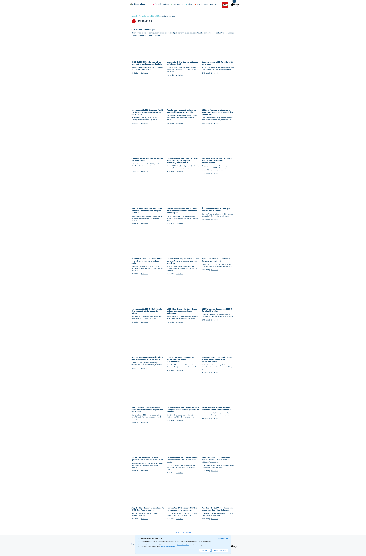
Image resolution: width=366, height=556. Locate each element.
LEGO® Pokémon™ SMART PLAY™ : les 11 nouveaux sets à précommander (182, 360)
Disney (230, 5)
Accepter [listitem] (204, 550)
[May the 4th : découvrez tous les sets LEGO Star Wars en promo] (148, 495)
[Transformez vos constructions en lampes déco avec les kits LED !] (183, 98)
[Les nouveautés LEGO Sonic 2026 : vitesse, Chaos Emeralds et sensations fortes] (218, 345)
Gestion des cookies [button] (183, 545)
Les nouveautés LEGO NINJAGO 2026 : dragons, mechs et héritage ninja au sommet (183, 410)
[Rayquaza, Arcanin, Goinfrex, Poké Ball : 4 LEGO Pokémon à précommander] (218, 146)
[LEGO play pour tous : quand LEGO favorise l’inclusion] (218, 297)
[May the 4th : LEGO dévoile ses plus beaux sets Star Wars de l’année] (218, 495)
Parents (214, 4)
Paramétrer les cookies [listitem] (220, 550)
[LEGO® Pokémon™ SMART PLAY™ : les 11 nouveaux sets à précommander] (183, 345)
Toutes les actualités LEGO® (150, 16)
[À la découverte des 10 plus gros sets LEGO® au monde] (218, 196)
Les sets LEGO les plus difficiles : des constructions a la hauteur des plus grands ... (183, 261)
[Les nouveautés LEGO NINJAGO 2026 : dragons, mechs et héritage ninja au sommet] (183, 395)
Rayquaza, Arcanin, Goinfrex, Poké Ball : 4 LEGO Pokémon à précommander (217, 161)
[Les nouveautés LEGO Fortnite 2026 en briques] (218, 50)
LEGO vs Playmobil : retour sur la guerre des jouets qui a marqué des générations (217, 112)
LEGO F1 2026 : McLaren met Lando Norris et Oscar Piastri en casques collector (147, 211)
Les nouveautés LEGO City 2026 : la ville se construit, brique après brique (147, 311)
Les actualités (224, 5)
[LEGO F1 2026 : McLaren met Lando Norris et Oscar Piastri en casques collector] (148, 196)
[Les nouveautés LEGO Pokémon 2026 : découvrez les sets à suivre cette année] (183, 445)
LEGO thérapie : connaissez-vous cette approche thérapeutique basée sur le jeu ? (147, 410)
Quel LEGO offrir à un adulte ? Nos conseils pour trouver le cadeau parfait (147, 261)
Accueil (134, 16)
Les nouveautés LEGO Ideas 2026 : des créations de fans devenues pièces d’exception (217, 460)
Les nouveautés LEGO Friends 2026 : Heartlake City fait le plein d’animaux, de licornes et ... (182, 161)
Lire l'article (144, 73)
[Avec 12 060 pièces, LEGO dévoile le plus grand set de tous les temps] (148, 345)
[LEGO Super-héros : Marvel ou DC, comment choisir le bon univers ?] (218, 395)
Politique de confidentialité (168, 546)
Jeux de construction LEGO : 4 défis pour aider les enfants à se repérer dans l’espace (182, 211)
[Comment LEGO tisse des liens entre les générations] (148, 146)
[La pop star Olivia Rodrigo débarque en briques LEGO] (183, 50)
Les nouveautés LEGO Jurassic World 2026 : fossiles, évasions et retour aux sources (147, 112)
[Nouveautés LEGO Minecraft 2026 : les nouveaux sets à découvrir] (183, 495)
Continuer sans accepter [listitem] (222, 538)
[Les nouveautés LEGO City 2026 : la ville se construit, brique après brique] (148, 297)
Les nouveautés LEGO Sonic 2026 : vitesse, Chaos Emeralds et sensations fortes (217, 360)
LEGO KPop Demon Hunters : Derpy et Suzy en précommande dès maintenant (182, 311)
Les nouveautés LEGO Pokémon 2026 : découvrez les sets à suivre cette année (183, 460)
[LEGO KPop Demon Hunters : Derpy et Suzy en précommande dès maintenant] (183, 297)
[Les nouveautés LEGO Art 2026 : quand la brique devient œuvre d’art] (148, 445)
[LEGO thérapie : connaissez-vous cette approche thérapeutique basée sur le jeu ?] (148, 395)
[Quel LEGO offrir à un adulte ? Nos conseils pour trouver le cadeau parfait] (148, 246)
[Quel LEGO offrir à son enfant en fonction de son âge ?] (218, 246)
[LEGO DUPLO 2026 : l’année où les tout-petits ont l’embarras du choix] (148, 50)
